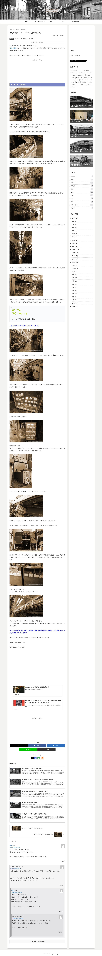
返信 (63, 861)
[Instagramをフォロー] (35, 758)
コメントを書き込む (37, 941)
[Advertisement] (37, 71)
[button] (46, 749)
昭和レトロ (18, 38)
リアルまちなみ (25, 38)
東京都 (12, 38)
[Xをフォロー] (32, 758)
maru (11, 845)
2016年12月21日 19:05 (15, 847)
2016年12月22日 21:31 (17, 918)
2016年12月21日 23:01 (15, 868)
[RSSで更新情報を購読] (42, 758)
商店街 (31, 38)
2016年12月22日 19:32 (16, 892)
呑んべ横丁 (13, 48)
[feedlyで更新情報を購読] (38, 758)
